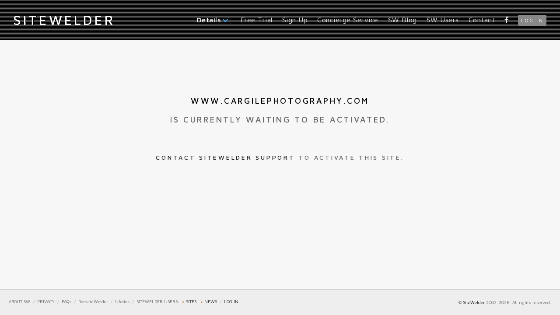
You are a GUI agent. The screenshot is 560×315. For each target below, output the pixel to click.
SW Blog (402, 20)
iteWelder (64, 20)
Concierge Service (347, 20)
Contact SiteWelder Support (225, 157)
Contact (482, 20)
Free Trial (257, 20)
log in (532, 20)
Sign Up (295, 20)
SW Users (443, 20)
